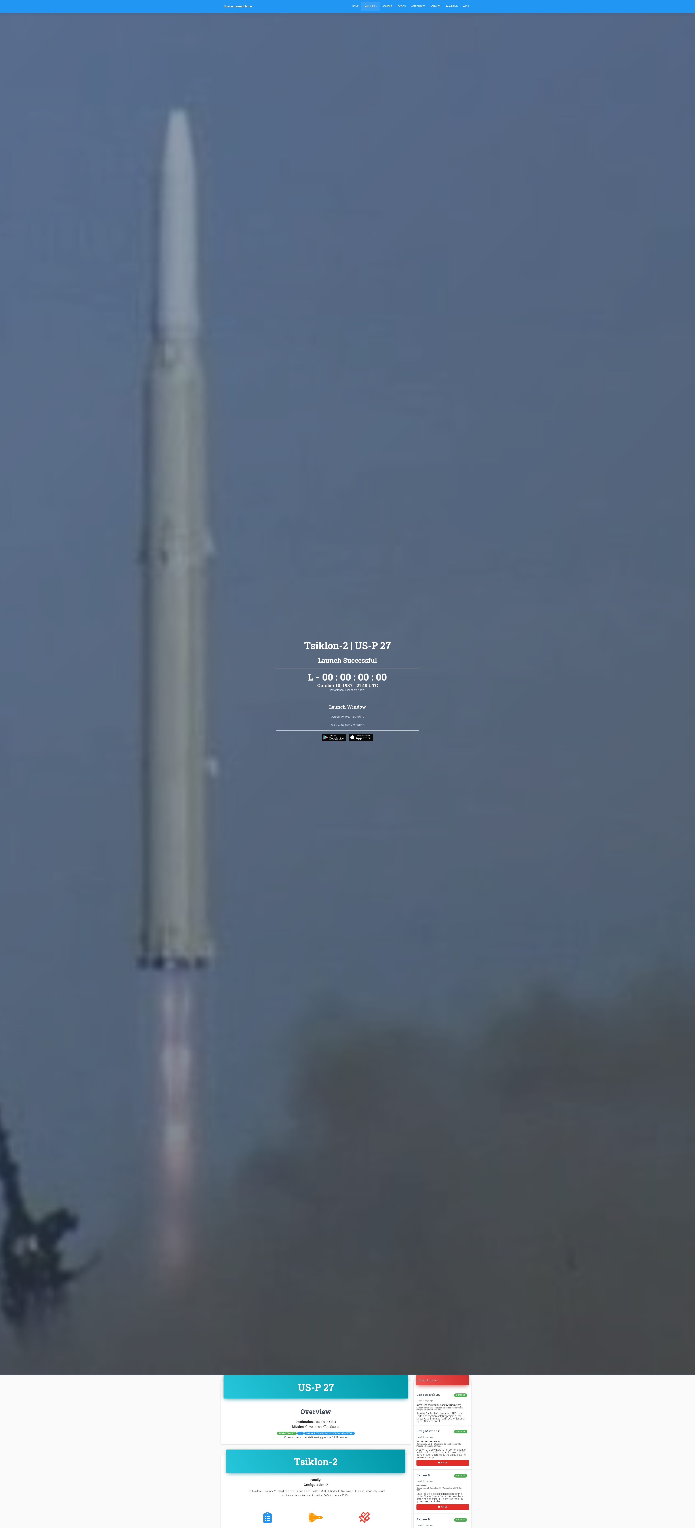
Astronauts (418, 6)
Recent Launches (429, 1380)
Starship (387, 6)
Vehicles (435, 6)
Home (355, 6)
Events (402, 6)
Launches (369, 6)
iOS (467, 6)
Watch (444, 1463)
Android (453, 6)
